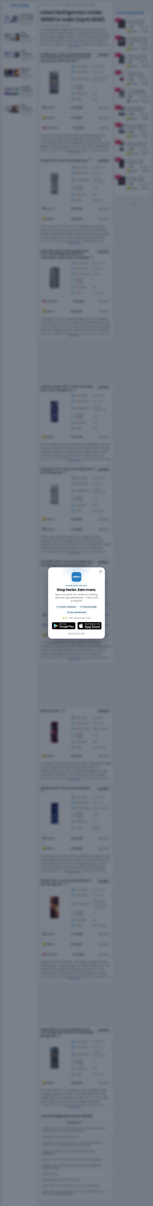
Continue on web (76, 633)
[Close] (100, 571)
